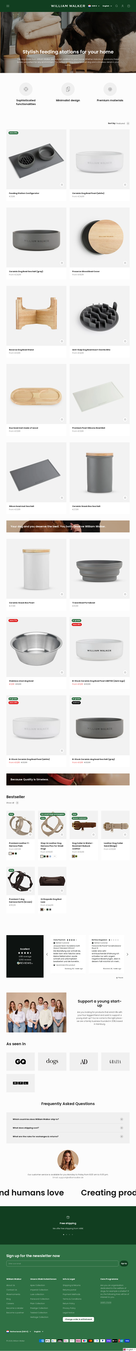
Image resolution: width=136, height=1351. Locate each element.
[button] (47, 954)
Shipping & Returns (71, 1285)
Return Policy (69, 1303)
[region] (87, 954)
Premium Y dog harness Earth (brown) (20, 900)
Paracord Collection (39, 1299)
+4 (54, 856)
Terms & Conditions (72, 1299)
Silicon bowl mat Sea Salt (21, 506)
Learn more (105, 1302)
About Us (10, 1285)
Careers (10, 1303)
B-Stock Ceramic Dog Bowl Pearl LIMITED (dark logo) (98, 681)
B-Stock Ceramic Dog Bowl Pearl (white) (29, 759)
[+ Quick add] (62, 184)
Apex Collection (37, 1285)
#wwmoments (13, 1294)
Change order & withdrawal (78, 1319)
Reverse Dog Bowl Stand (21, 349)
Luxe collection (37, 1294)
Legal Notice (68, 1312)
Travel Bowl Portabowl (83, 602)
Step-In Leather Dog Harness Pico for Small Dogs (52, 846)
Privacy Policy (69, 1308)
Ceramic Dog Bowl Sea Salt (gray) (26, 271)
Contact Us (11, 1289)
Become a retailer (14, 1308)
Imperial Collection (39, 1289)
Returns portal (69, 1289)
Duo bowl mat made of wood (23, 428)
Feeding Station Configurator (24, 193)
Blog (8, 1299)
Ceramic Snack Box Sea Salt (86, 506)
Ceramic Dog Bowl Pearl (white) (88, 193)
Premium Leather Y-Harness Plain (19, 844)
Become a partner (15, 1312)
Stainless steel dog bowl (21, 681)
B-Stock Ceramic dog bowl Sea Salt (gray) (93, 759)
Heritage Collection (39, 1317)
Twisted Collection (38, 1312)
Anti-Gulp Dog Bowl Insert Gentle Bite (91, 349)
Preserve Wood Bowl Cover (86, 271)
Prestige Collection (39, 1308)
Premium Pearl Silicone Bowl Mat (88, 428)
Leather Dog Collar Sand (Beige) (113, 844)
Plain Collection (37, 1303)
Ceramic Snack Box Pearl (21, 602)
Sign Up (124, 1263)
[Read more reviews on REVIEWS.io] (25, 963)
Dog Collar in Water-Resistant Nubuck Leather (82, 846)
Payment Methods (71, 1294)
